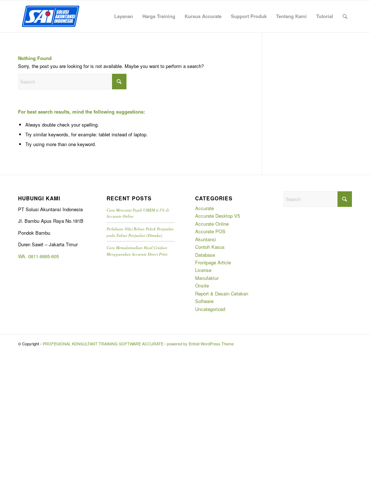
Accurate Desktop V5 (217, 215)
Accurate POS (210, 231)
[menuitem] (123, 16)
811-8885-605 (45, 256)
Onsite (202, 285)
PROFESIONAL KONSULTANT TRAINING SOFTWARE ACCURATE (103, 343)
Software (204, 301)
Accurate (204, 208)
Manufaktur (207, 277)
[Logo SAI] (50, 16)
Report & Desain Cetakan (221, 293)
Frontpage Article (213, 262)
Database (205, 254)
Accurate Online (212, 223)
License (203, 270)
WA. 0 (24, 256)
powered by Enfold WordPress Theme (200, 343)
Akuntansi (205, 239)
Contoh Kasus (210, 246)
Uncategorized (210, 309)
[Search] (345, 16)
